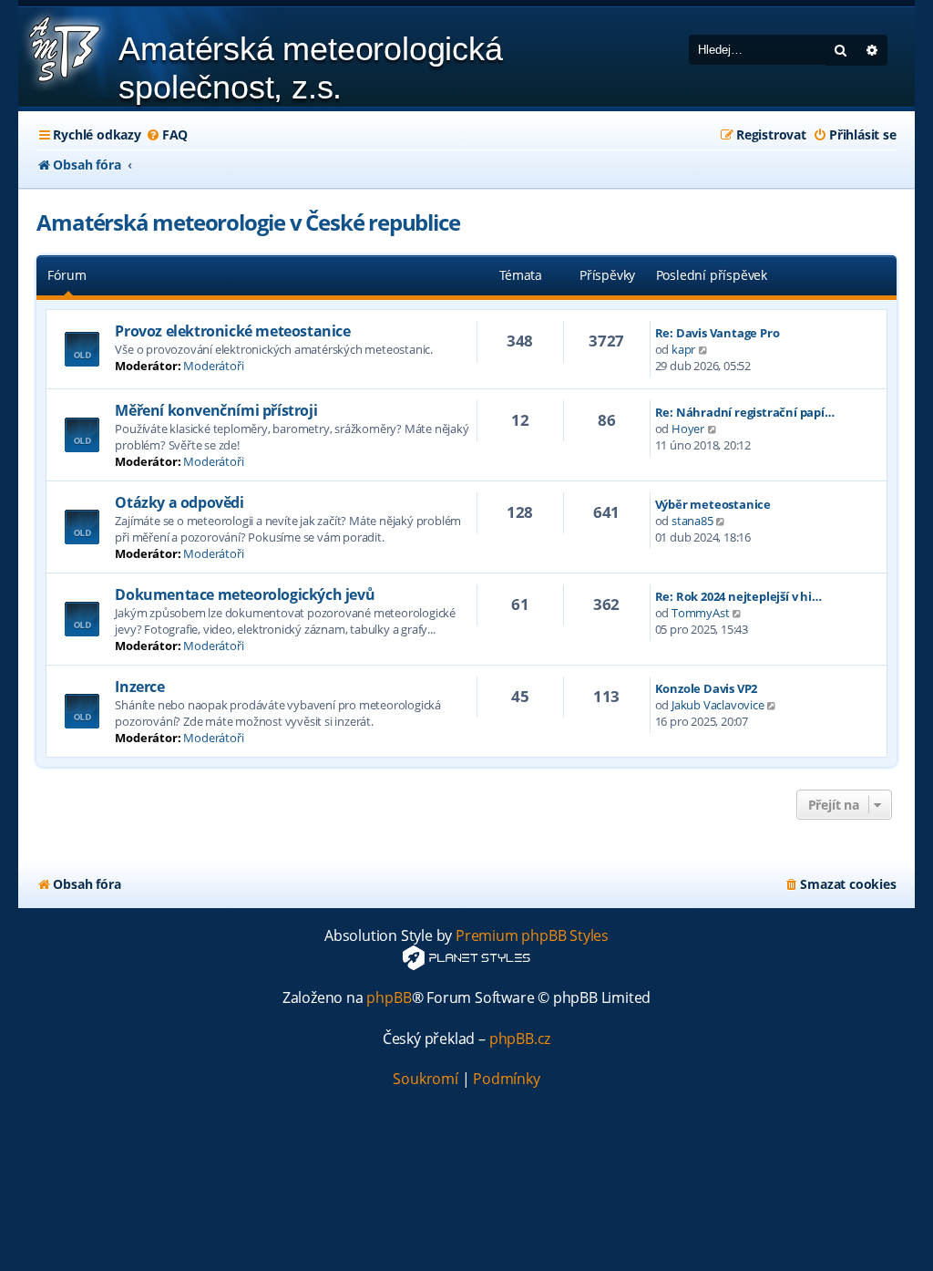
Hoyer (688, 428)
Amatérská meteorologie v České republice (247, 222)
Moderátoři (213, 365)
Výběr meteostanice (713, 504)
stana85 (692, 520)
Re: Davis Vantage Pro (717, 333)
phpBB (388, 998)
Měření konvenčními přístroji (216, 410)
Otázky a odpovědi (179, 502)
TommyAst (700, 612)
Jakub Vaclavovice (718, 705)
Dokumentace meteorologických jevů (244, 594)
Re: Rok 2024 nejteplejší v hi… (738, 596)
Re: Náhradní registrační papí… (745, 412)
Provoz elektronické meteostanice (232, 331)
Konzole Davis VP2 (706, 688)
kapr (683, 349)
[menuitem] (167, 135)
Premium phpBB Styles (532, 936)
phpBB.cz (519, 1039)
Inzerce (139, 687)
